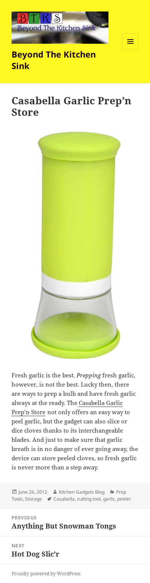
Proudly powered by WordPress (46, 573)
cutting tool (89, 499)
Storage (33, 499)
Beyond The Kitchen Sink (54, 59)
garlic (109, 499)
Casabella (64, 499)
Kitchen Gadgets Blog (82, 492)
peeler (124, 499)
